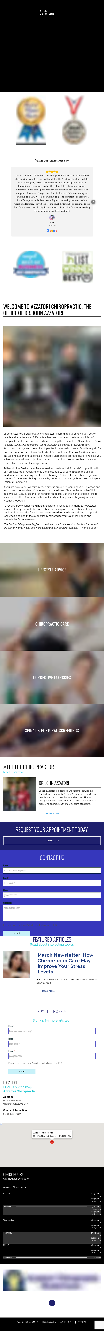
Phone (6, 890)
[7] (61, 1001)
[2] (29, 1001)
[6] (55, 1001)
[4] (42, 1001)
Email (5, 878)
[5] (48, 1001)
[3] (35, 1001)
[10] (81, 1001)
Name (5, 865)
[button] (11, 202)
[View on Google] (52, 217)
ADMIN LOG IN (66, 1322)
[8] (68, 1001)
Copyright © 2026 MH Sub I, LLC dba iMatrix (36, 1322)
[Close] (70, 1132)
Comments (7, 902)
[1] (22, 1001)
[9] (74, 1001)
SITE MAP (82, 1322)
